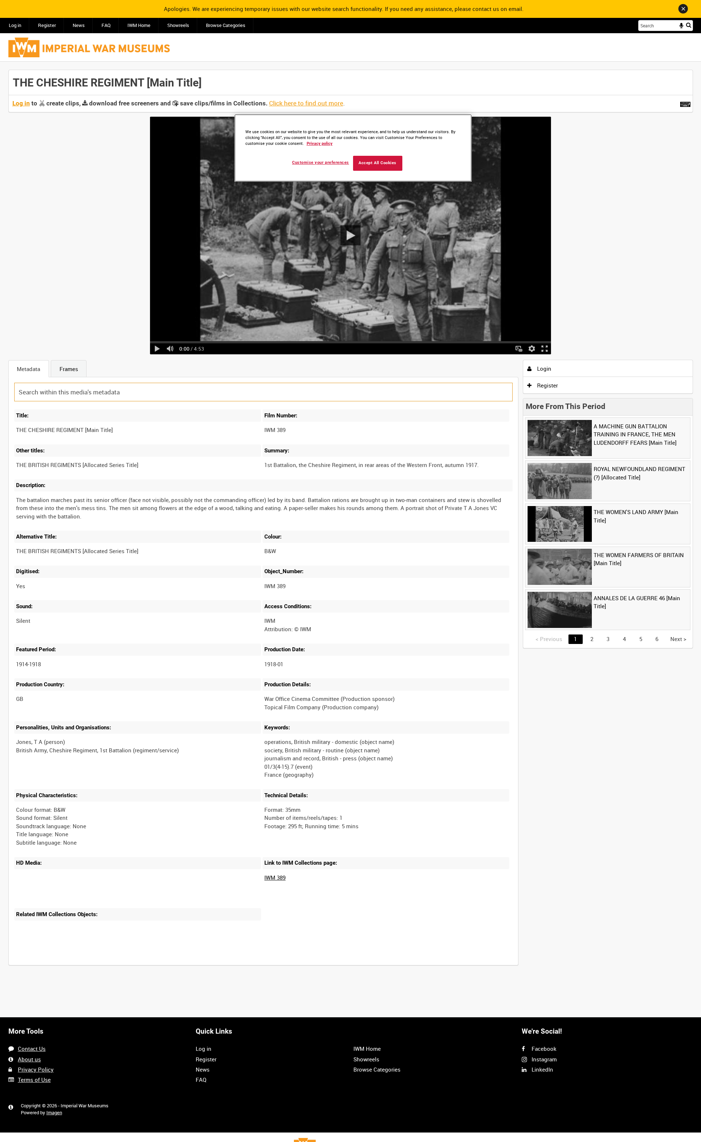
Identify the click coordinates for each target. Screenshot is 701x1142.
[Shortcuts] (685, 103)
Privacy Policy (36, 1069)
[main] (350, 521)
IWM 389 (275, 877)
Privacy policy (320, 143)
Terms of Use (34, 1079)
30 (95, 964)
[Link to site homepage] (89, 47)
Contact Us (32, 1048)
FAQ (106, 25)
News (79, 25)
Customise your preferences (320, 162)
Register (47, 25)
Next (678, 639)
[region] (353, 148)
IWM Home (138, 25)
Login (543, 368)
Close (683, 8)
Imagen (54, 1113)
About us (29, 1059)
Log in (15, 25)
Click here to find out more (306, 103)
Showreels (178, 25)
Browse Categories (225, 25)
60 (120, 964)
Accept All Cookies (378, 163)
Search (688, 25)
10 (71, 964)
